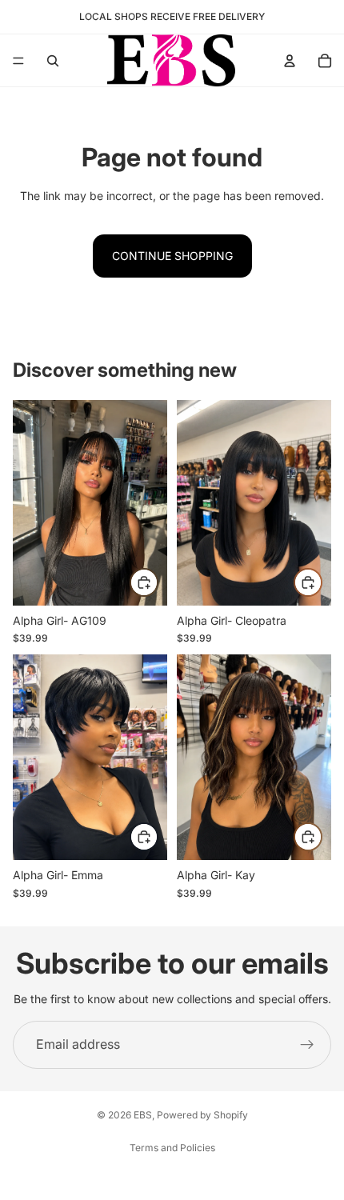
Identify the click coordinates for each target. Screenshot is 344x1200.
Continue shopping (172, 255)
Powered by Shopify (202, 1115)
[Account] (289, 60)
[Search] (52, 60)
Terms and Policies (172, 1148)
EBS (143, 1115)
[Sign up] (307, 1045)
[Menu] (18, 60)
